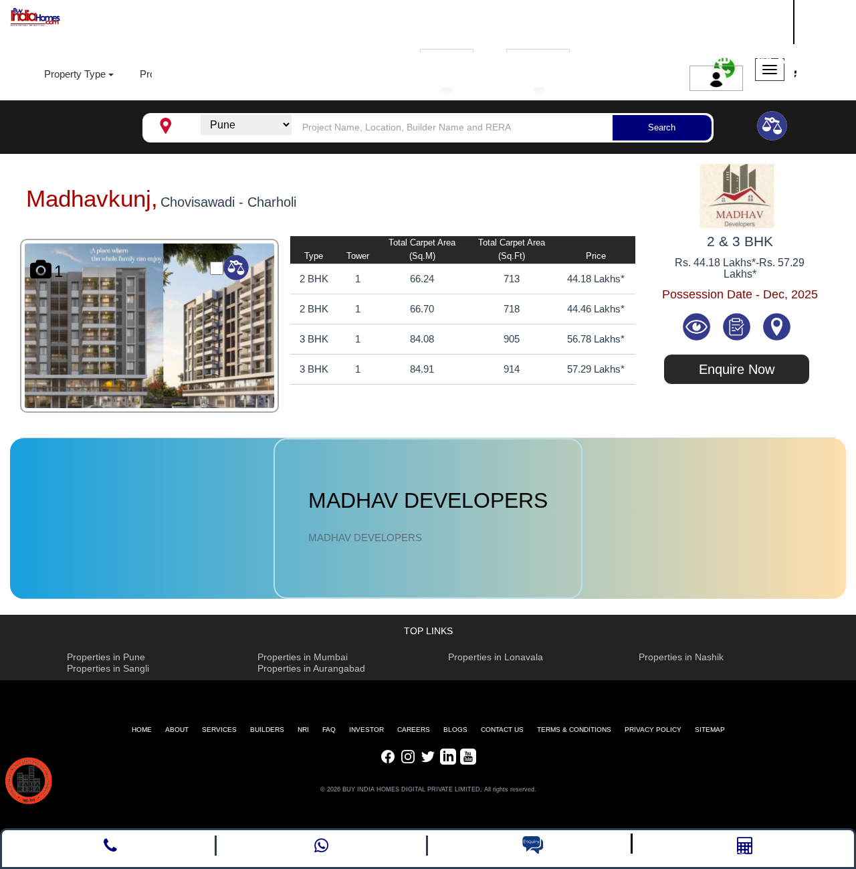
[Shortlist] (738, 326)
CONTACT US (502, 729)
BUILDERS (267, 729)
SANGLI (719, 19)
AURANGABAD (738, 35)
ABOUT (177, 729)
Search (661, 127)
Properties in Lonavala (495, 657)
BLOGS (455, 729)
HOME (142, 729)
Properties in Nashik (681, 657)
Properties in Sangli (108, 668)
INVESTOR (366, 729)
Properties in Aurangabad (311, 668)
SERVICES (219, 729)
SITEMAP (710, 729)
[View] (698, 326)
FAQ (329, 729)
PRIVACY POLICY (653, 729)
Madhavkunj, (92, 198)
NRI (303, 729)
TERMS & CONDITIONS (574, 729)
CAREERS (413, 729)
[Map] (776, 326)
